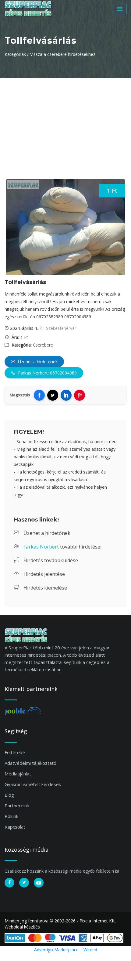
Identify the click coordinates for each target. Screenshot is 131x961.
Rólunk (11, 816)
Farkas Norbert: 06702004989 (47, 373)
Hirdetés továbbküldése (50, 560)
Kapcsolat (15, 827)
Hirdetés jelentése (43, 574)
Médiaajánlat (18, 774)
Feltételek (15, 752)
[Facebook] (39, 395)
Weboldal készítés (22, 927)
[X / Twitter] (52, 395)
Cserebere (43, 345)
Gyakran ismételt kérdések (33, 784)
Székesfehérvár (60, 328)
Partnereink (17, 805)
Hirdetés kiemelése (44, 587)
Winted (90, 949)
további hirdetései (62, 546)
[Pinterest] (79, 395)
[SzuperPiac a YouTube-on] (39, 882)
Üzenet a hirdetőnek (37, 361)
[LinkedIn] (66, 395)
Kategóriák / (17, 54)
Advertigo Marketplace (56, 949)
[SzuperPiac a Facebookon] (9, 882)
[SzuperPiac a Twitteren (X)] (24, 882)
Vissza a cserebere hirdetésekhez (62, 54)
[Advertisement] (65, 123)
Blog (9, 795)
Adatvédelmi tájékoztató (30, 763)
